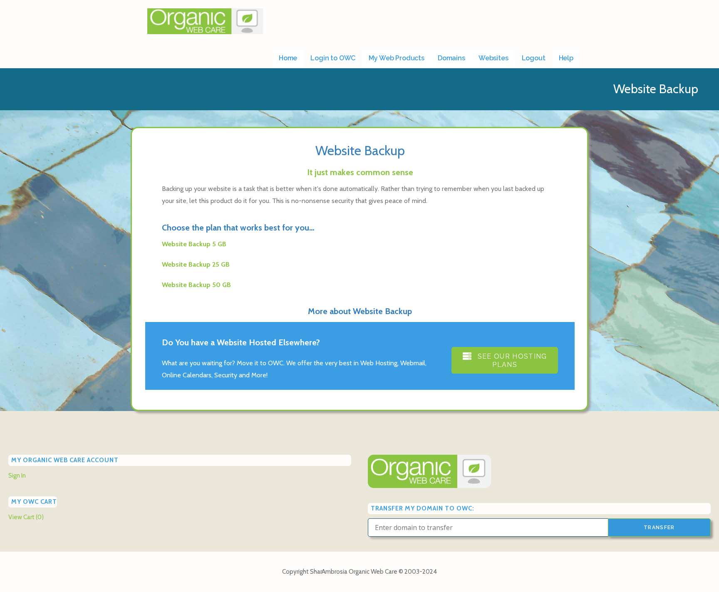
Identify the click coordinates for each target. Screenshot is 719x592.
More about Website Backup (360, 311)
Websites (493, 58)
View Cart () (26, 517)
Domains (451, 58)
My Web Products (396, 58)
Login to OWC (332, 58)
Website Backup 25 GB (196, 264)
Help (566, 58)
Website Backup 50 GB (196, 285)
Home (288, 58)
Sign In (17, 475)
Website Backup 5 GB (194, 244)
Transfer (659, 527)
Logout (533, 58)
